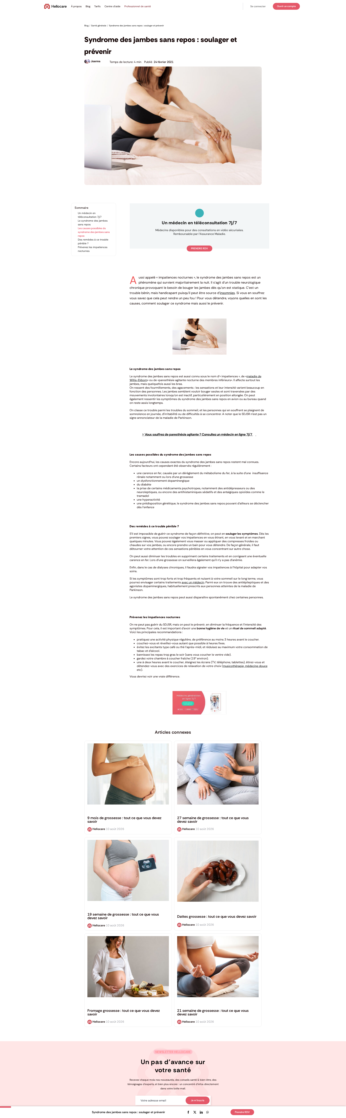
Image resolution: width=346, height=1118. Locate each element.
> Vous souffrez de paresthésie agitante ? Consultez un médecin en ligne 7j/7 (197, 434)
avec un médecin (193, 582)
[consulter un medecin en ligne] (199, 692)
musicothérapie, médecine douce (245, 666)
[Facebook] (188, 1112)
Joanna (95, 61)
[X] (195, 1112)
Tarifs (97, 6)
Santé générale (93, 31)
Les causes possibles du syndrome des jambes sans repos (94, 232)
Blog (88, 6)
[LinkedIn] (201, 1112)
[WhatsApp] (208, 1112)
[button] (258, 6)
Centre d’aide (112, 6)
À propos (76, 6)
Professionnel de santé (137, 6)
